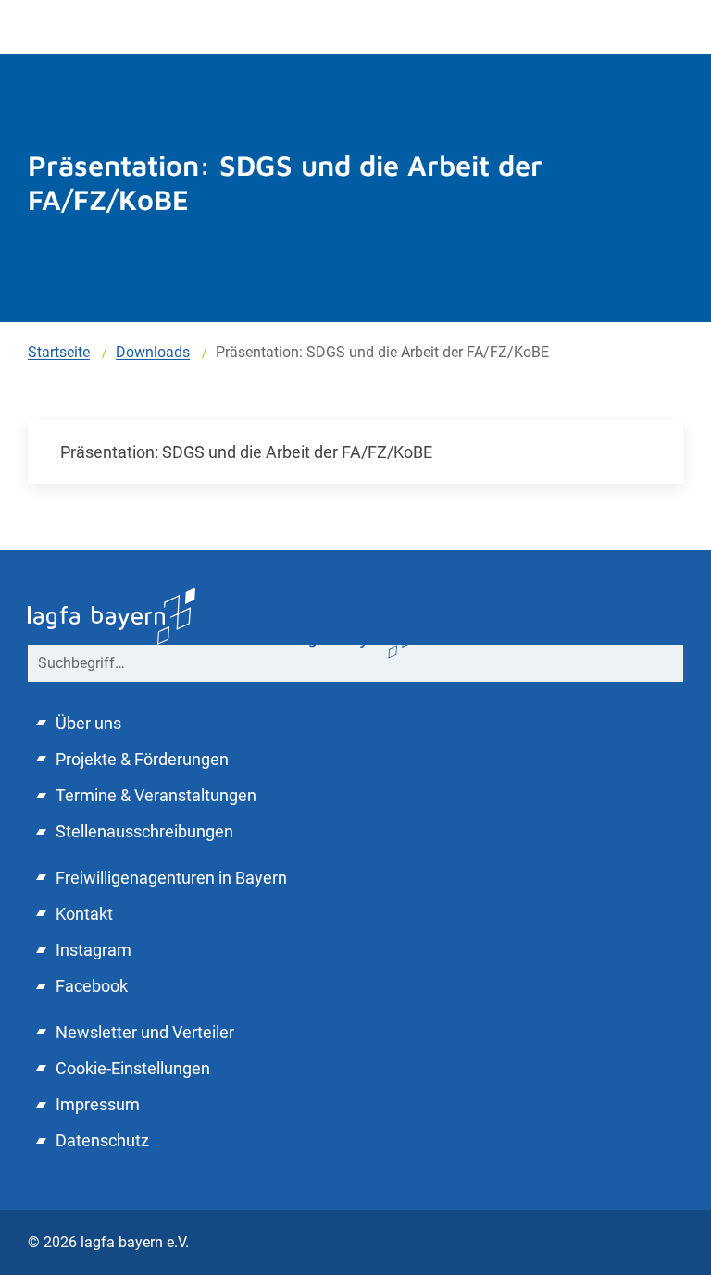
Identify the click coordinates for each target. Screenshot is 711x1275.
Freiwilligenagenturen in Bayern (171, 877)
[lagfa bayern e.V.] (355, 638)
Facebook (92, 986)
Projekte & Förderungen (142, 759)
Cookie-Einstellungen (133, 1068)
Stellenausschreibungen (144, 831)
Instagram (93, 949)
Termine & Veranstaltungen (156, 795)
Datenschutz (102, 1140)
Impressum (98, 1104)
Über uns (88, 723)
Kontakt (84, 913)
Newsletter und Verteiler (145, 1032)
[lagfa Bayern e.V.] (111, 614)
